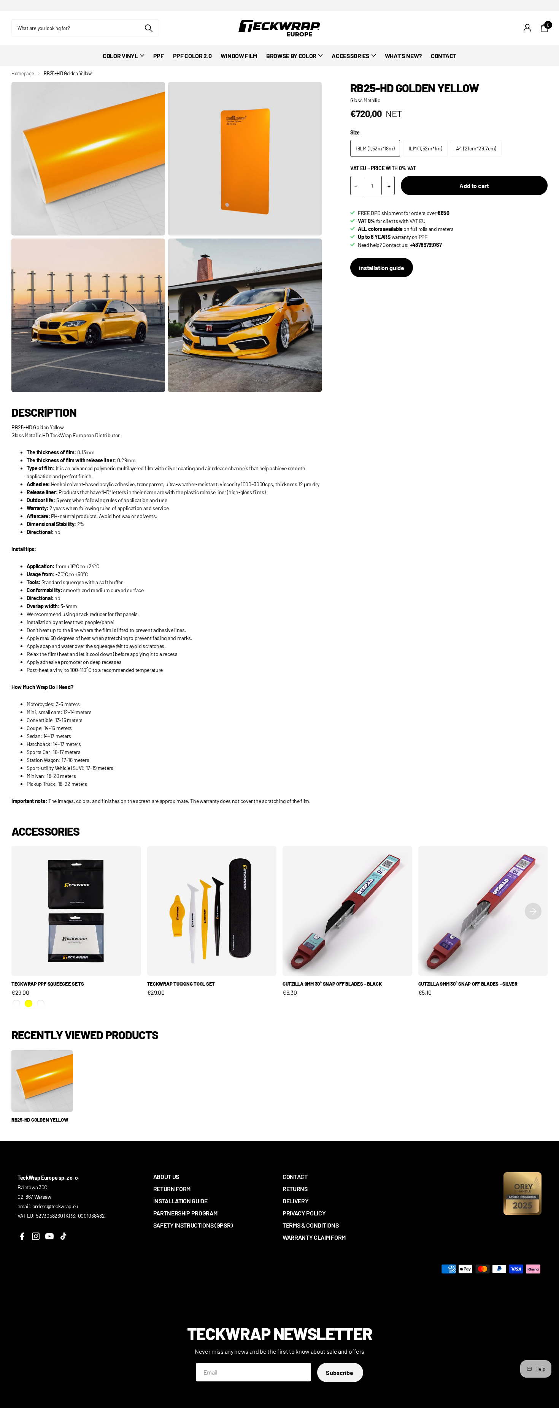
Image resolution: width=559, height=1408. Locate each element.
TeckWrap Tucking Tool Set (181, 984)
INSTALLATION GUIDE (180, 1200)
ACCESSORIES (350, 55)
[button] (533, 911)
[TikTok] (63, 1236)
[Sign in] (528, 27)
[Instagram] (35, 1236)
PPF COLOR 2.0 (192, 55)
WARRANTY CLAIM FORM (314, 1237)
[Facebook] (22, 1236)
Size (355, 132)
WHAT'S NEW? (403, 55)
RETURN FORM (172, 1188)
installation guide (381, 267)
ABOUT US (166, 1176)
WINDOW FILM (239, 55)
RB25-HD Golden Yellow (39, 1120)
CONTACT (443, 55)
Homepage (22, 73)
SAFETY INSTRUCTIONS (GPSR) (193, 1225)
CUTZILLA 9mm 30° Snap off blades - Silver (468, 984)
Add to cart (474, 185)
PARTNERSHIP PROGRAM (185, 1213)
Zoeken (148, 27)
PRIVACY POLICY (304, 1213)
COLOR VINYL (120, 55)
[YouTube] (49, 1236)
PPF (158, 55)
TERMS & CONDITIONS (310, 1225)
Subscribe (340, 1372)
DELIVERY (295, 1200)
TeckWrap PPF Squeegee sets (47, 984)
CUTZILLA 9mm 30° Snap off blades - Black (332, 984)
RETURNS (295, 1188)
